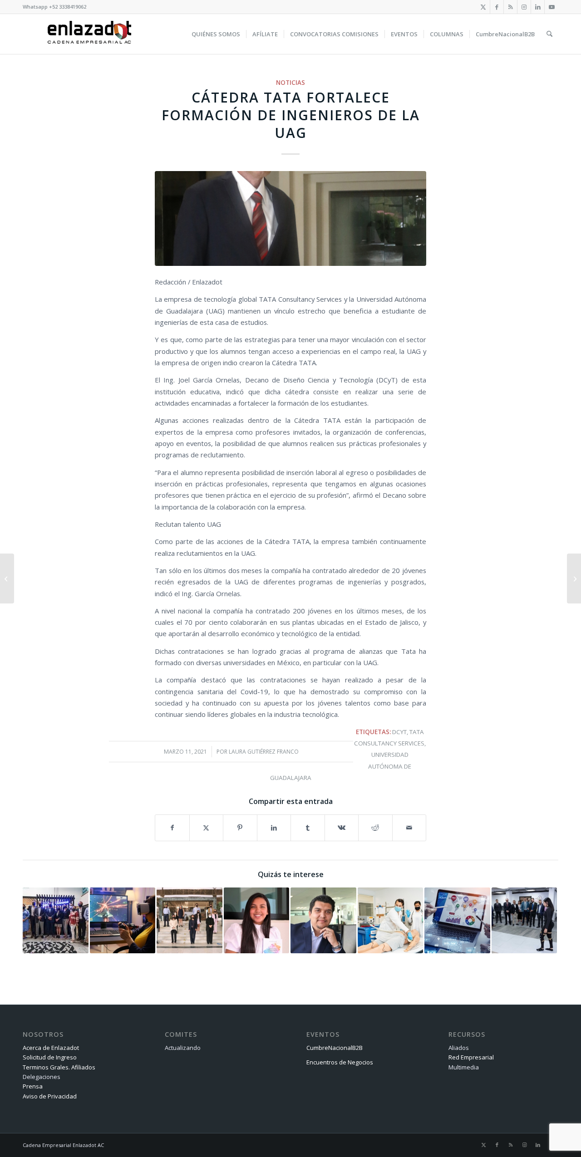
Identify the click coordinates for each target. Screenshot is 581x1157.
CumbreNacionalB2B (334, 1048)
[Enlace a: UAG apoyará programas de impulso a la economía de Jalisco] (56, 920)
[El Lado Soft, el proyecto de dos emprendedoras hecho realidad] (7, 578)
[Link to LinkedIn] (537, 7)
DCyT (399, 732)
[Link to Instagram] (524, 7)
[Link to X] (483, 7)
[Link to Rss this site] (510, 7)
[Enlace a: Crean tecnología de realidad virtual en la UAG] (323, 920)
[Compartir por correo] (409, 827)
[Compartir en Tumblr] (308, 827)
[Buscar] (549, 34)
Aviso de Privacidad (50, 1096)
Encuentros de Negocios (339, 1062)
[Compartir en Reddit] (375, 827)
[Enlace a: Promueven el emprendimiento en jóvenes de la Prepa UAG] (257, 920)
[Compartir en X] (206, 827)
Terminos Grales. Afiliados (59, 1067)
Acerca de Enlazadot (51, 1048)
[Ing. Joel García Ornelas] (290, 218)
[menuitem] (216, 34)
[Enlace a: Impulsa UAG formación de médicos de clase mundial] (390, 920)
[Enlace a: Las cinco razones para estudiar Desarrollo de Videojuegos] (123, 920)
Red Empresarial (471, 1057)
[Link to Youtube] (551, 7)
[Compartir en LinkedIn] (274, 827)
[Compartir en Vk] (342, 827)
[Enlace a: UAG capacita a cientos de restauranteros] (189, 920)
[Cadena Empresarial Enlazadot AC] (89, 34)
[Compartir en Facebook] (172, 827)
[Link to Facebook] (496, 7)
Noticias (290, 82)
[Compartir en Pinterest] (240, 827)
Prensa (33, 1086)
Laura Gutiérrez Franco (264, 751)
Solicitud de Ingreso (50, 1057)
